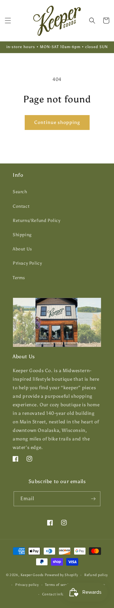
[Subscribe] (93, 498)
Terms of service (58, 585)
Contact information (60, 594)
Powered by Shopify (61, 575)
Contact (21, 206)
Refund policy (96, 575)
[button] (8, 21)
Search (20, 191)
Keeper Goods (32, 575)
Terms (19, 277)
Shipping (22, 234)
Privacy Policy (27, 263)
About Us (22, 249)
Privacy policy (27, 585)
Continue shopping (57, 122)
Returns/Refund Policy (36, 220)
